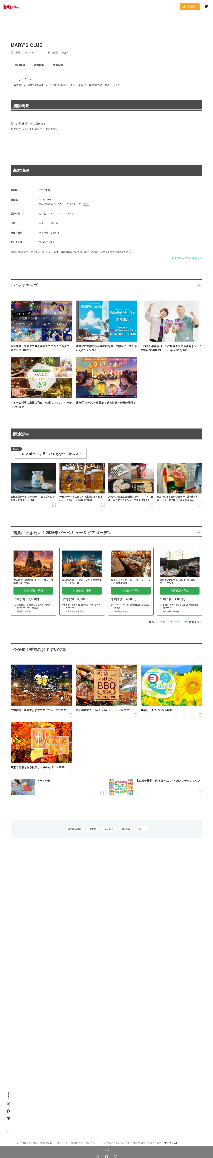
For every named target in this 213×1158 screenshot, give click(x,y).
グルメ (109, 829)
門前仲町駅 (75, 829)
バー (142, 829)
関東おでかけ (46, 1142)
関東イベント (62, 1142)
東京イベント (92, 1142)
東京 (93, 829)
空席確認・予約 (33, 590)
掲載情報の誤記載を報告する (187, 258)
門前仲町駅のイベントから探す (147, 1142)
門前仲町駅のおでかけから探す (115, 1142)
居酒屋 (126, 829)
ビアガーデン (180, 622)
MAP (86, 204)
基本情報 (21, 170)
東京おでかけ (77, 1142)
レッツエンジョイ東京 (27, 1142)
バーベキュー (162, 622)
